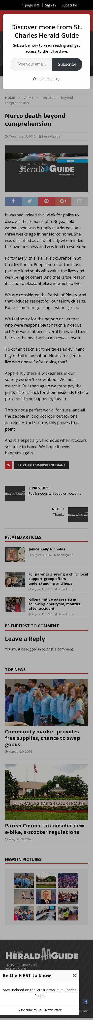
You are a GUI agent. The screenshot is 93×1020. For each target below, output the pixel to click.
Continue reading (46, 78)
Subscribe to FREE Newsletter (40, 1010)
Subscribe (67, 64)
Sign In (50, 5)
